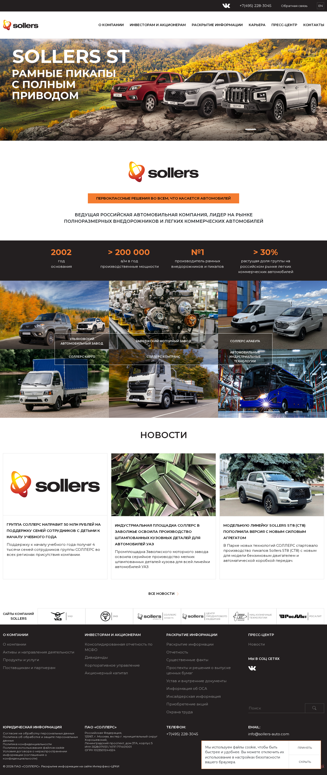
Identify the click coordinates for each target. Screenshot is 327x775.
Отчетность (177, 652)
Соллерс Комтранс (163, 356)
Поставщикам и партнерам (29, 667)
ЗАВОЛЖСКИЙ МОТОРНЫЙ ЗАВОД (163, 341)
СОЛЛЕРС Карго (82, 356)
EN (320, 6)
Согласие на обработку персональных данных (38, 733)
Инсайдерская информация (193, 696)
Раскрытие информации (190, 644)
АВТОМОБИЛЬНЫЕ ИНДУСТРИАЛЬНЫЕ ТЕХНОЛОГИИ (245, 357)
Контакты (313, 25)
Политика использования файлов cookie (33, 747)
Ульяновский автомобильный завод (82, 341)
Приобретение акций (187, 704)
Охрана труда (179, 712)
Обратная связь (294, 6)
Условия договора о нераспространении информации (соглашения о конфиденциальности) (35, 754)
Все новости (161, 593)
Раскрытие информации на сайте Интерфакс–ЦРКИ (80, 766)
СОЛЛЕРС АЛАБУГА (245, 341)
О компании (111, 25)
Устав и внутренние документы (196, 681)
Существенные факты (187, 660)
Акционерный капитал (106, 673)
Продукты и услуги (21, 660)
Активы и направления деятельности (38, 652)
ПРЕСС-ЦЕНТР (284, 25)
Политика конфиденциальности (27, 744)
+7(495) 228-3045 (255, 6)
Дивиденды (96, 657)
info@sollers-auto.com (268, 734)
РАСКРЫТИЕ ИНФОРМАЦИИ (217, 25)
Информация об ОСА (186, 688)
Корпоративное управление (112, 665)
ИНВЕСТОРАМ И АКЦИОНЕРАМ (158, 25)
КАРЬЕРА (257, 25)
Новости (256, 644)
